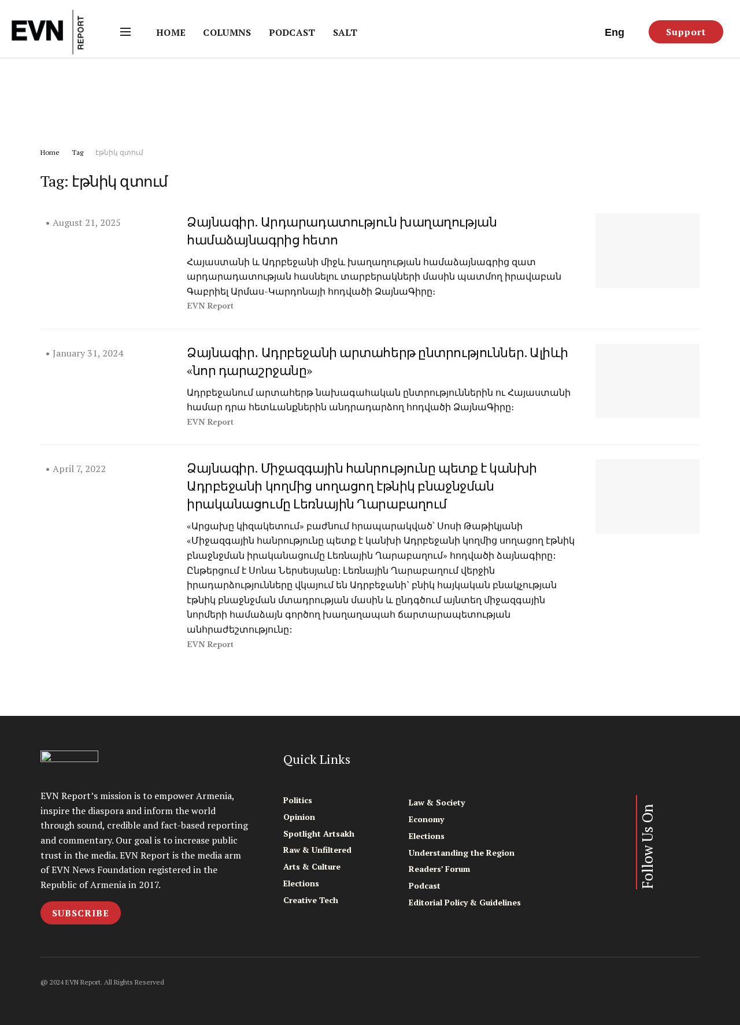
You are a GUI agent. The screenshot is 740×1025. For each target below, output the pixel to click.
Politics (297, 799)
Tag (77, 152)
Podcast (292, 32)
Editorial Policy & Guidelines (465, 902)
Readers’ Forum (439, 868)
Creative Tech (310, 899)
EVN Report (210, 306)
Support (686, 31)
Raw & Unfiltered (317, 849)
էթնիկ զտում (119, 152)
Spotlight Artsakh (318, 833)
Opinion (299, 816)
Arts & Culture (312, 866)
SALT (345, 32)
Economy (426, 819)
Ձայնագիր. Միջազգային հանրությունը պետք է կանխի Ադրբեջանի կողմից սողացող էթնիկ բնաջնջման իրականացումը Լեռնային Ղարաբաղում (362, 485)
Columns (227, 32)
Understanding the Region (462, 852)
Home (171, 32)
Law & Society (437, 802)
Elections (301, 883)
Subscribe (80, 913)
